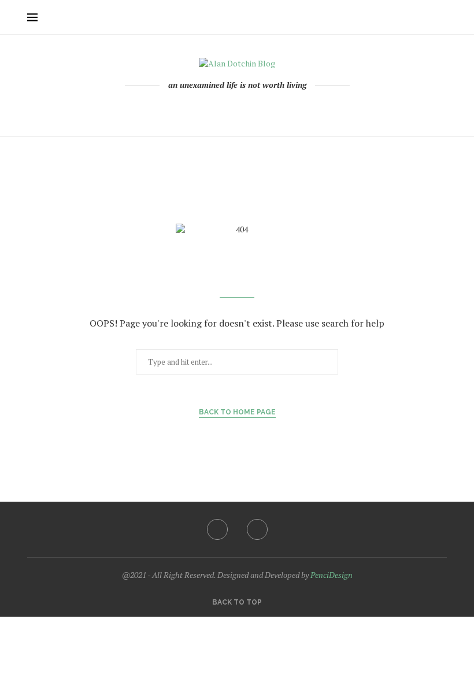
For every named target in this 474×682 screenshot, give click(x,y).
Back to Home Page (237, 412)
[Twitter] (257, 529)
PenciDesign (331, 574)
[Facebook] (232, 109)
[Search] (441, 17)
